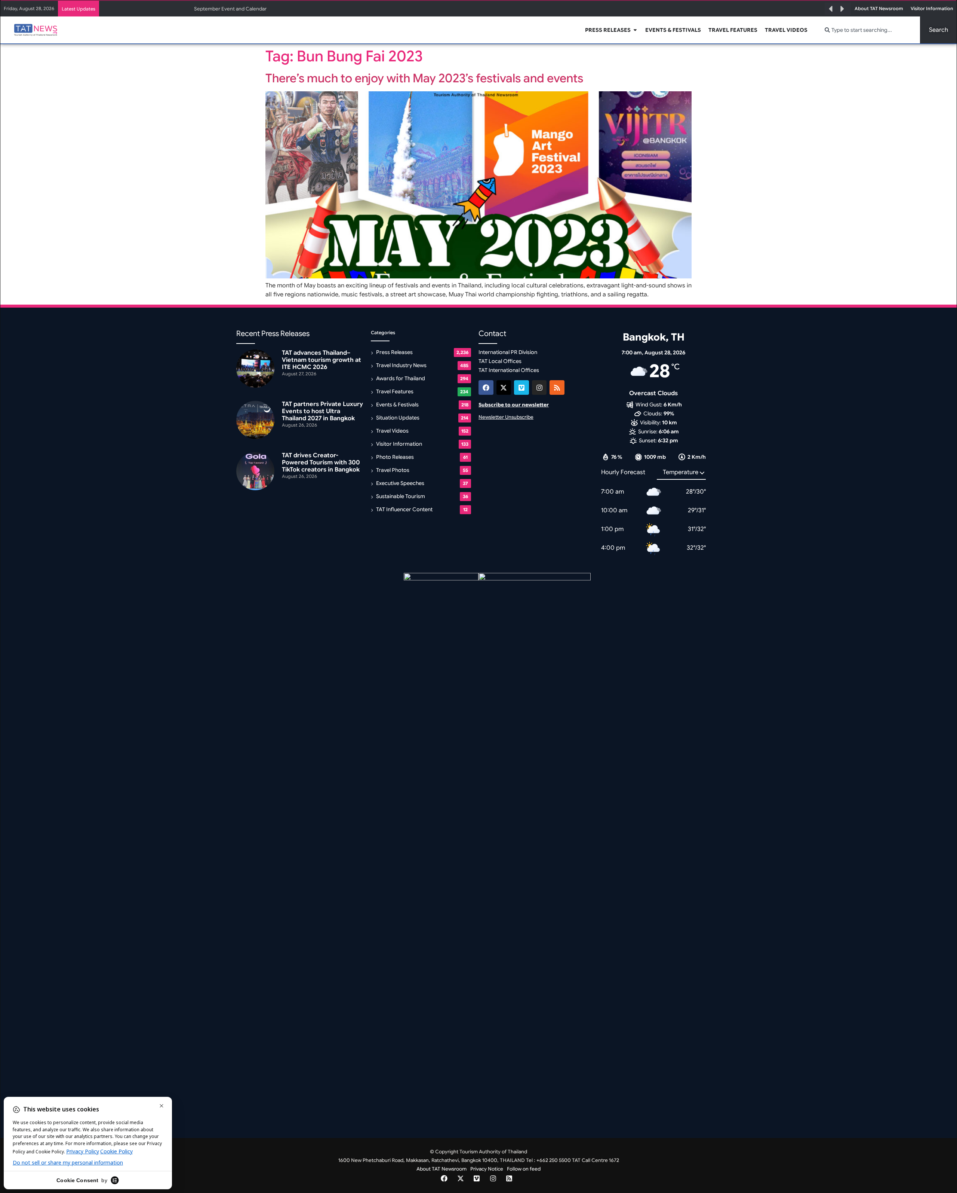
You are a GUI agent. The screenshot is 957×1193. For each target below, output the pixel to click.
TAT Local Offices (499, 361)
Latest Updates (78, 9)
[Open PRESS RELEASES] (635, 30)
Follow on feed (524, 1169)
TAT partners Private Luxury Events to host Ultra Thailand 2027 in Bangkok (322, 411)
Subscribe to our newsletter (513, 405)
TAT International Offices (508, 370)
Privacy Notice (486, 1169)
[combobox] (868, 29)
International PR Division (507, 352)
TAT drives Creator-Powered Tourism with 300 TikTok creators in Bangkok (321, 462)
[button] (830, 9)
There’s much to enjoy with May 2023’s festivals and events (424, 78)
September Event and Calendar (230, 8)
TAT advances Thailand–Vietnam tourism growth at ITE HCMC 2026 (321, 360)
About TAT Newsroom (441, 1169)
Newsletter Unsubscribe (505, 417)
